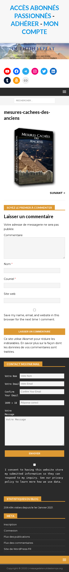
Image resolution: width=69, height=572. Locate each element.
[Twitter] (44, 71)
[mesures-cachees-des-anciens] (34, 185)
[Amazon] (16, 80)
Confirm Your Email (11, 394)
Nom (8, 264)
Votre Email (12, 384)
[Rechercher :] (34, 100)
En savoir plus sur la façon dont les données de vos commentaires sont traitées (33, 347)
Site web (10, 294)
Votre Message (9, 412)
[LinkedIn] (53, 71)
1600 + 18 (11, 403)
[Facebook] (16, 71)
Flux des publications (17, 536)
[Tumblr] (7, 80)
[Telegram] (25, 71)
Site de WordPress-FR (17, 548)
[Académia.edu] (25, 80)
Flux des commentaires (18, 542)
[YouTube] (7, 71)
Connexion (10, 530)
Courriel (9, 279)
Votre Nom (11, 376)
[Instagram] (34, 71)
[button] (63, 92)
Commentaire (13, 235)
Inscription (10, 524)
